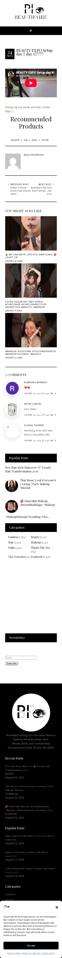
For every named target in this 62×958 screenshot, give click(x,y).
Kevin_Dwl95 (32, 404)
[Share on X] (3, 470)
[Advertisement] (31, 598)
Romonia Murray (35, 382)
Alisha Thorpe (34, 425)
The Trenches (17, 557)
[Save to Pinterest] (3, 486)
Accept (31, 945)
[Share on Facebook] (3, 478)
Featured (36, 557)
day (26, 140)
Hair (11, 542)
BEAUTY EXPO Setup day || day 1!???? (34, 52)
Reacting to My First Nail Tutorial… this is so (41, 190)
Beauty (15, 140)
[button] (57, 907)
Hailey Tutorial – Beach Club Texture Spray (20, 190)
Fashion (13, 537)
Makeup (36, 542)
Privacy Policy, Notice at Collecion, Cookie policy (31, 953)
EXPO (35, 140)
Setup (45, 140)
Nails (11, 547)
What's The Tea (40, 547)
